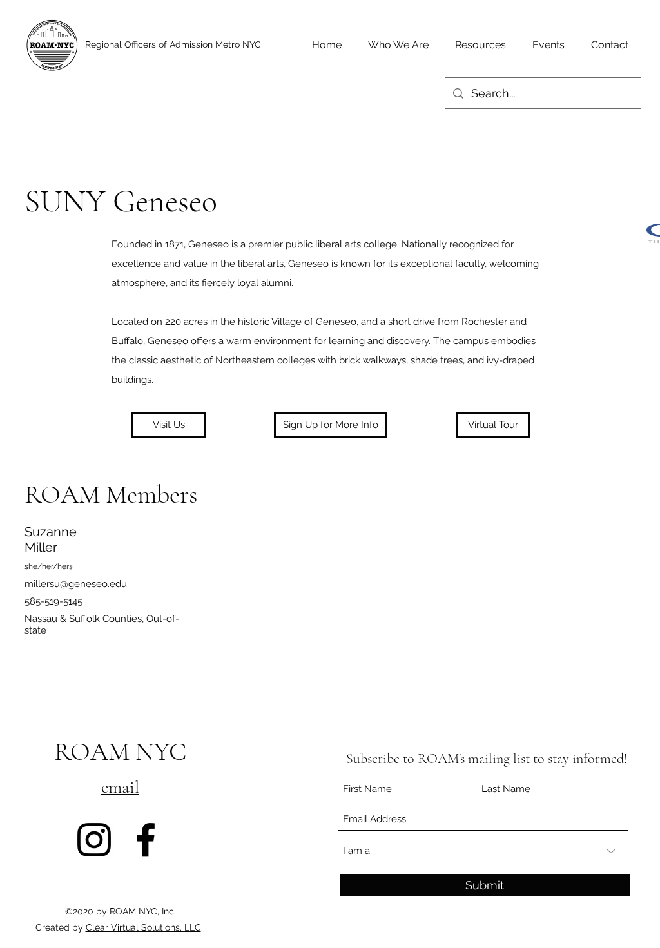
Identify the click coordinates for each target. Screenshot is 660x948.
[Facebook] (145, 839)
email (120, 787)
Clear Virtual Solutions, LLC (143, 927)
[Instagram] (94, 839)
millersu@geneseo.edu (75, 584)
